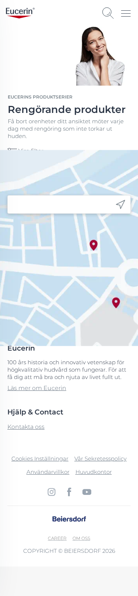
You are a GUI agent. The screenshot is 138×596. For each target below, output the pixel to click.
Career (57, 538)
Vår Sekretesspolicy (100, 458)
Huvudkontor (93, 471)
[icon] (120, 204)
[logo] (20, 13)
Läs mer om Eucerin (36, 388)
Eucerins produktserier (40, 97)
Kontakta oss (26, 426)
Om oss (81, 538)
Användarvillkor (48, 471)
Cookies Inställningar (39, 458)
